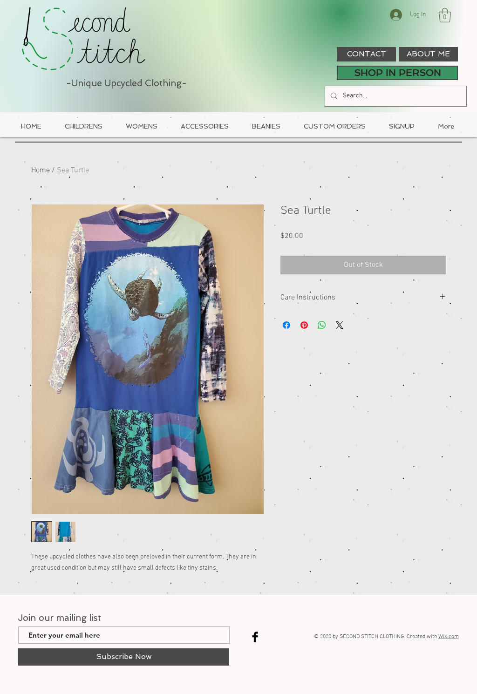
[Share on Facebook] (286, 325)
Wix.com (448, 636)
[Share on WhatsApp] (321, 325)
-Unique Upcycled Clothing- (126, 83)
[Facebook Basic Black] (255, 637)
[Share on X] (339, 325)
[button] (445, 15)
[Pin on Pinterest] (304, 325)
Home (40, 170)
